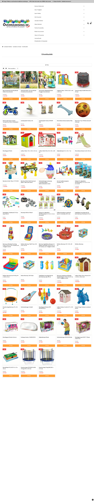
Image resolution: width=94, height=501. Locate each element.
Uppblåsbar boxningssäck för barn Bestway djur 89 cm (46, 276)
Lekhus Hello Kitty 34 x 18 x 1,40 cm (47, 151)
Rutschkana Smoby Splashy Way (64, 120)
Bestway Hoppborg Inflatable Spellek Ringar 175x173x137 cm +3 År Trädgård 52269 (65, 277)
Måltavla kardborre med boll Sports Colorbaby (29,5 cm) (64, 213)
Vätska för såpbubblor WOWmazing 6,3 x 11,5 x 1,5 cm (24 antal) (47, 214)
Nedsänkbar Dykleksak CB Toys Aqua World (10, 213)
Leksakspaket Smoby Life (27, 120)
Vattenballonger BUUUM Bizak (64, 337)
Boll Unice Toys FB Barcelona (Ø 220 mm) (83, 121)
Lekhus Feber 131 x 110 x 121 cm (29, 150)
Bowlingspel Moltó (7, 150)
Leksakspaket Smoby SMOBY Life (46, 121)
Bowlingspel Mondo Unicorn (10, 337)
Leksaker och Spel (17, 46)
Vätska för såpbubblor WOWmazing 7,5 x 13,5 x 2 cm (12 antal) (82, 182)
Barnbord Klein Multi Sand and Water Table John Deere (28, 181)
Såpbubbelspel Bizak (44, 337)
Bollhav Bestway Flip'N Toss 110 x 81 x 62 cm (29, 244)
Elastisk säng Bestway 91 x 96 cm (10, 307)
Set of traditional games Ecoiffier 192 (63, 181)
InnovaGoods (38, 38)
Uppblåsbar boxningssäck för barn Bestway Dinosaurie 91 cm (82, 213)
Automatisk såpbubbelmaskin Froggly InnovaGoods (46, 91)
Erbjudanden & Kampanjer (41, 41)
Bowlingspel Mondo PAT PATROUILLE (45, 307)
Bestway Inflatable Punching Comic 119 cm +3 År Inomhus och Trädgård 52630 (11, 245)
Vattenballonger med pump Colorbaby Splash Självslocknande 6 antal (45, 182)
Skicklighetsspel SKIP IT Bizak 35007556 (82, 338)
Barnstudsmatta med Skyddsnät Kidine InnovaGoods (10, 91)
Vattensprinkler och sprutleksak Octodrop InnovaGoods (28, 91)
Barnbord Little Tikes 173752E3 (11, 181)
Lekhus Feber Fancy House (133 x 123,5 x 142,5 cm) (82, 276)
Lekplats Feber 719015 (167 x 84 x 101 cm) (65, 91)
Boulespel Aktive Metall (27, 212)
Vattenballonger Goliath (27, 307)
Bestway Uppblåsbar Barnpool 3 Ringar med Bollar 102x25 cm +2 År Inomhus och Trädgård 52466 (47, 245)
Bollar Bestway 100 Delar (27, 275)
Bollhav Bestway (79, 244)
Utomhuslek (25, 46)
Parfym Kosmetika (39, 27)
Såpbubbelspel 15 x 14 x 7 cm (64, 150)
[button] (91, 23)
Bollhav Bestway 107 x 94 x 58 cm (64, 244)
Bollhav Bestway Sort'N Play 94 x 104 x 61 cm (10, 276)
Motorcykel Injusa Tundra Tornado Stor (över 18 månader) (10, 121)
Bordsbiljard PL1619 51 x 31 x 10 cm (10, 368)
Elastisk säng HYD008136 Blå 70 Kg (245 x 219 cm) (28, 368)
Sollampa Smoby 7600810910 (28, 337)
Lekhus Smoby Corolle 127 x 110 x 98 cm (65, 307)
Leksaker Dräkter (39, 20)
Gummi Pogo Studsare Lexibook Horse (83, 307)
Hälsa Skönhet (38, 24)
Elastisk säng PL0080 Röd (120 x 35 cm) (83, 91)
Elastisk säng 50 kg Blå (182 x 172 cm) (46, 368)
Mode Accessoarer (39, 31)
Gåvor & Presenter (39, 35)
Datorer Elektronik (39, 6)
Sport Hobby (38, 13)
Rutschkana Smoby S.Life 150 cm (83, 150)
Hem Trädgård (38, 9)
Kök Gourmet (38, 17)
